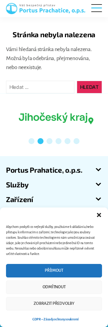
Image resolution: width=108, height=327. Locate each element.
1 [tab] (31, 141)
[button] (99, 215)
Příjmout (54, 270)
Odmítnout (54, 287)
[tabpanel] (56, 117)
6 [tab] (77, 141)
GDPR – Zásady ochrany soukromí (55, 319)
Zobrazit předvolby (54, 303)
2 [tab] (41, 141)
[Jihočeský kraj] (56, 117)
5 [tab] (67, 141)
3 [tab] (49, 141)
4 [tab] (59, 141)
